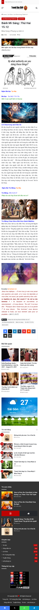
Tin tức (5, 545)
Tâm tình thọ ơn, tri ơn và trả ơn (13, 2)
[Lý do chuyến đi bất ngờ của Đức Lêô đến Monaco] (7, 455)
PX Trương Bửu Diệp (9, 554)
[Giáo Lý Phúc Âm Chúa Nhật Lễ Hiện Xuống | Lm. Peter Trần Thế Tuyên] (7, 495)
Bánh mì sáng (19, 322)
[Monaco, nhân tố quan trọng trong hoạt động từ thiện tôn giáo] (7, 447)
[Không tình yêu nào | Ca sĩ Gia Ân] (7, 438)
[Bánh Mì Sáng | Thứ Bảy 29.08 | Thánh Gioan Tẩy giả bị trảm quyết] (7, 522)
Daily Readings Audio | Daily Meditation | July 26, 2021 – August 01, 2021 (10, 365)
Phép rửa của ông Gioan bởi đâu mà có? (19, 319)
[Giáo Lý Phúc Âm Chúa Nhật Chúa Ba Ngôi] (7, 505)
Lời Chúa (10, 14)
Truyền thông (6, 558)
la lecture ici (12, 289)
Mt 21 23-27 (5, 325)
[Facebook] (5, 331)
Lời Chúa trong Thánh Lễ (20, 14)
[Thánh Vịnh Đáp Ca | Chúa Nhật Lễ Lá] (7, 465)
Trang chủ (5, 599)
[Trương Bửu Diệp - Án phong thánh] (20, 8)
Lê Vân (5, 35)
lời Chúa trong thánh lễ (8, 322)
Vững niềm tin (7, 548)
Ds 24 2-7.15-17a (29, 322)
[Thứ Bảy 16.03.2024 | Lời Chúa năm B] (10, 378)
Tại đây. (18, 188)
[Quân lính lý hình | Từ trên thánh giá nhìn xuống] (29, 354)
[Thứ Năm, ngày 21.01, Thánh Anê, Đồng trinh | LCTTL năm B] (29, 378)
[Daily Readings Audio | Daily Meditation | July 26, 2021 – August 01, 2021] (10, 354)
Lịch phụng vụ (7, 561)
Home (4, 14)
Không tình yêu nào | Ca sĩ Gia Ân (24, 435)
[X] (10, 331)
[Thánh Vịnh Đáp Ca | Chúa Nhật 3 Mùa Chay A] (7, 474)
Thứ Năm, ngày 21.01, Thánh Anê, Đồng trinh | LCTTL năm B (27, 388)
